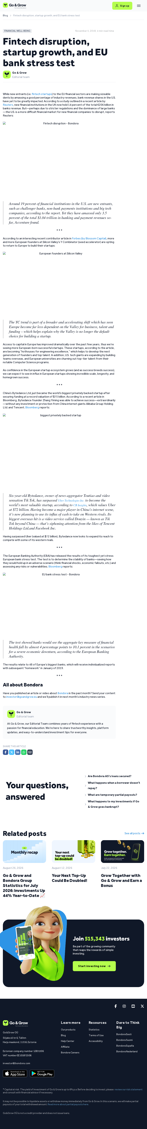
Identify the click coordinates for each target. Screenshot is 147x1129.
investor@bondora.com (16, 1063)
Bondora (63, 693)
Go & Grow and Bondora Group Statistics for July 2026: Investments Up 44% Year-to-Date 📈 (24, 885)
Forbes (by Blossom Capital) (89, 238)
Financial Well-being (17, 30)
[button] (113, 776)
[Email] (30, 752)
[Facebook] (5, 752)
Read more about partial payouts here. (68, 1104)
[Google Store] (42, 1074)
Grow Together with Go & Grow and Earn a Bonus (121, 880)
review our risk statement (129, 1089)
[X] (11, 752)
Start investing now (92, 966)
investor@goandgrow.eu (21, 696)
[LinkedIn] (17, 752)
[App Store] (15, 1074)
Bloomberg (32, 407)
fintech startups (42, 94)
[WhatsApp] (24, 752)
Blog (5, 15)
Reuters (8, 104)
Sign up (124, 5)
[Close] (139, 6)
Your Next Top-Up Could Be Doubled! (69, 878)
